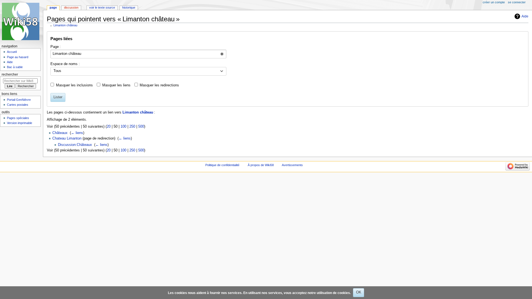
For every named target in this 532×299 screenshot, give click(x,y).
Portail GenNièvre (19, 99)
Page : (55, 47)
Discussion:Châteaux (75, 145)
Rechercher (10, 74)
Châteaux (60, 133)
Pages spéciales (18, 118)
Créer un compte (494, 2)
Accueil (12, 51)
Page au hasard (17, 57)
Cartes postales (17, 104)
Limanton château (65, 25)
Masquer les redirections (159, 85)
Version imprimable (19, 123)
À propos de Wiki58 (261, 165)
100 (123, 126)
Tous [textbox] (57, 71)
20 (109, 126)
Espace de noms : (65, 64)
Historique (128, 7)
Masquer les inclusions (74, 85)
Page (53, 7)
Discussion (71, 7)
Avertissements (292, 165)
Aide (524, 16)
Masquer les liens (116, 85)
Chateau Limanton (66, 138)
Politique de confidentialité (222, 165)
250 (132, 126)
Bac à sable (15, 67)
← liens (77, 133)
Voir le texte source (102, 7)
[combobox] (138, 54)
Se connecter (517, 2)
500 (141, 126)
